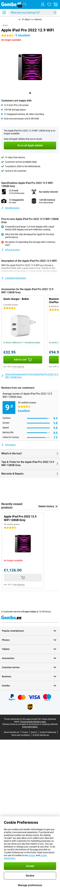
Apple (5, 25)
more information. (30, 727)
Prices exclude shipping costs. (33, 722)
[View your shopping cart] (55, 4)
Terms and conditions (20, 735)
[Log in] (43, 4)
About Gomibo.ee (11, 732)
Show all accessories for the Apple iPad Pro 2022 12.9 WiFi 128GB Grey (31, 375)
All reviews (10, 444)
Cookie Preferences (48, 732)
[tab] (30, 93)
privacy (32, 855)
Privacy (25, 732)
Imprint (34, 732)
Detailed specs (12, 208)
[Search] (54, 12)
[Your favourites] (49, 4)
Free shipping (18, 367)
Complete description (15, 278)
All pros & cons (12, 249)
